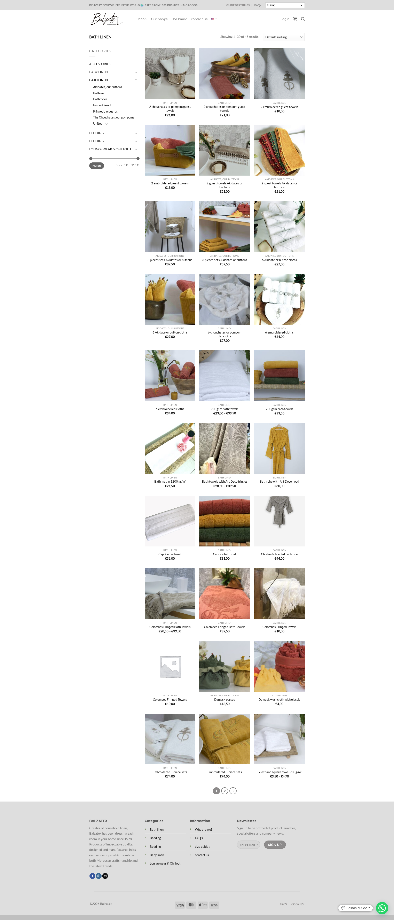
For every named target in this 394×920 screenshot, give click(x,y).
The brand (179, 19)
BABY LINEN (98, 72)
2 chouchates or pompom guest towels (170, 108)
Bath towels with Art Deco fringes (224, 481)
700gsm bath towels (224, 409)
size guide (201, 846)
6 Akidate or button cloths (279, 260)
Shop (140, 19)
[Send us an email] (105, 876)
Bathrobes (100, 99)
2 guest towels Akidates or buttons (225, 185)
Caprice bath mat (170, 554)
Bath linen (157, 829)
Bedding (155, 838)
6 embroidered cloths (279, 332)
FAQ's (199, 838)
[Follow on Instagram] (99, 876)
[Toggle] (136, 72)
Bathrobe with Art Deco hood (279, 481)
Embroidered (102, 105)
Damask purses (224, 699)
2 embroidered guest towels (279, 107)
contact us (199, 19)
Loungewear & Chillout (165, 863)
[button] (285, 19)
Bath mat (99, 93)
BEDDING (96, 133)
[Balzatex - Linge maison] (109, 19)
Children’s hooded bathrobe (279, 554)
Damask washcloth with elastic (279, 699)
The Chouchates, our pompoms (113, 117)
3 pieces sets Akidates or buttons (170, 260)
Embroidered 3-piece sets (170, 772)
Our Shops (159, 19)
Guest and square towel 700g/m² (279, 772)
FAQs (257, 5)
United (97, 123)
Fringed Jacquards (105, 111)
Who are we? (203, 829)
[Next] (233, 791)
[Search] (303, 19)
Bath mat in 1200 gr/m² (170, 481)
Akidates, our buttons (107, 87)
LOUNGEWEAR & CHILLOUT (110, 149)
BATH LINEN (98, 80)
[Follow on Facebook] (92, 876)
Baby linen (157, 855)
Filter (97, 165)
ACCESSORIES (99, 64)
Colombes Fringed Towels (279, 627)
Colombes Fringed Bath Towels (170, 627)
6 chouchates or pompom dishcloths (224, 334)
